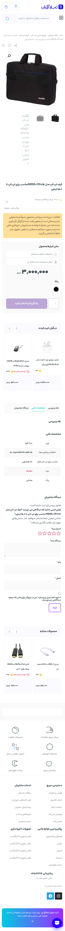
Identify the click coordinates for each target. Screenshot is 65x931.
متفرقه (7, 208)
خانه (61, 35)
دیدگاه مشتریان (21, 408)
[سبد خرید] (6, 7)
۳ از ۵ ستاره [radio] (49, 533)
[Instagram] (12, 886)
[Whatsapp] (20, 886)
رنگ (56, 282)
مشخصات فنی (38, 408)
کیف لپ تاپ (24, 35)
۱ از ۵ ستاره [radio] (59, 533)
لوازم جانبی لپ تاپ (38, 35)
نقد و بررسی (53, 408)
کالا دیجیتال (53, 35)
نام (59, 562)
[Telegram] (4, 886)
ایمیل (58, 578)
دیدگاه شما (55, 541)
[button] (9, 56)
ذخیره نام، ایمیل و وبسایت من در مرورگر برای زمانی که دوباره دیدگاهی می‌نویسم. (34, 598)
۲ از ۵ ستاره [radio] (54, 533)
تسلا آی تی (45, 912)
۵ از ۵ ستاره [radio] (40, 533)
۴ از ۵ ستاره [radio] (44, 533)
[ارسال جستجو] (7, 18)
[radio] (56, 289)
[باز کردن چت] (57, 923)
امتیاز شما (56, 529)
